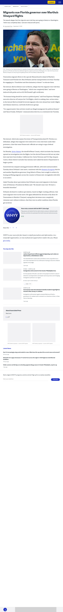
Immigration (16, 6)
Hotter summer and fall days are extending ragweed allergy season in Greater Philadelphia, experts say (30, 365)
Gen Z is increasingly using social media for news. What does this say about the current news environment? (31, 352)
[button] (5, 609)
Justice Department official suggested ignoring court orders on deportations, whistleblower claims (40, 255)
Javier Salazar (16, 151)
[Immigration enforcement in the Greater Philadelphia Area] (12, 276)
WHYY (6, 2)
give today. (6, 241)
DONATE (51, 2)
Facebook (10, 227)
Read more (8, 313)
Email (16, 227)
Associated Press (8, 26)
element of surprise (48, 169)
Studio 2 (25, 269)
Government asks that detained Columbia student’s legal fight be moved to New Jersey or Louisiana (41, 290)
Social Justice (24, 6)
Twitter (13, 227)
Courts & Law (7, 6)
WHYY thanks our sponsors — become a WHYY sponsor (30, 135)
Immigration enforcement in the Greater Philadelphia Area (39, 271)
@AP (8, 317)
